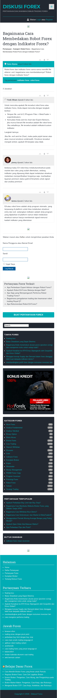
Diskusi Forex (21, 7)
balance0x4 (9, 652)
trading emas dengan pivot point (17, 634)
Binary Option (11, 434)
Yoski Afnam (12, 100)
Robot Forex (11, 483)
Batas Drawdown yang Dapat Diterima (20, 342)
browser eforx (10, 631)
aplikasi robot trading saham (15, 643)
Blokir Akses (11, 437)
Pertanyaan (7, 49)
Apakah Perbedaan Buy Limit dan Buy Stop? (23, 503)
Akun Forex (10, 424)
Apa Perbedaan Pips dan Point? (18, 527)
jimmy (14, 162)
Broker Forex (11, 441)
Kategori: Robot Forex (21, 49)
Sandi (5, 253)
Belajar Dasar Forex (18, 666)
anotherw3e (9, 646)
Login (38, 20)
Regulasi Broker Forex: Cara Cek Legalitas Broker (24, 675)
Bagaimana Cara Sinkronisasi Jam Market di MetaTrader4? (29, 515)
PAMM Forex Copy (13, 473)
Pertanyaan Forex (11, 573)
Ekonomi (9, 450)
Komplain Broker (12, 460)
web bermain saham (12, 657)
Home (7, 567)
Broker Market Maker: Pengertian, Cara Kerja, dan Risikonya (28, 683)
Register (49, 20)
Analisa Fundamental (14, 428)
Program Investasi (13, 476)
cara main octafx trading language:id (19, 640)
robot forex (34, 80)
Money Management (14, 470)
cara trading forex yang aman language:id (20, 649)
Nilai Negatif (47, 60)
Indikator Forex (12, 457)
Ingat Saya (10, 264)
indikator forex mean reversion (17, 541)
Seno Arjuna (12, 64)
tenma (14, 201)
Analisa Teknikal (12, 431)
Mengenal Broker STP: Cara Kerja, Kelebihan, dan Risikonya (28, 686)
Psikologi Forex (12, 479)
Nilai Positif (40, 59)
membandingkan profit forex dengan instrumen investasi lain (29, 362)
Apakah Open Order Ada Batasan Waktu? (22, 524)
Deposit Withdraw (13, 447)
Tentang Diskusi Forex (13, 579)
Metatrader (10, 466)
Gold (8, 454)
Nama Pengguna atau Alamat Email (18, 243)
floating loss (11, 338)
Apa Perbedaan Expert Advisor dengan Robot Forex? (29, 287)
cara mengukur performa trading (17, 617)
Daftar (22, 237)
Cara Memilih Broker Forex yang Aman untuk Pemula (25, 672)
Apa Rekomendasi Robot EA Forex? (22, 304)
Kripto (8, 463)
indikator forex (23, 80)
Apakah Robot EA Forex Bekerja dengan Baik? (26, 290)
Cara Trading (11, 444)
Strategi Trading (12, 489)
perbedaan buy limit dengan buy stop (19, 637)
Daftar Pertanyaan (12, 570)
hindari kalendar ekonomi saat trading (19, 655)
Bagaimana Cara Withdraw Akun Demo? (21, 512)
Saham (9, 486)
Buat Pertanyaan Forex (28, 315)
